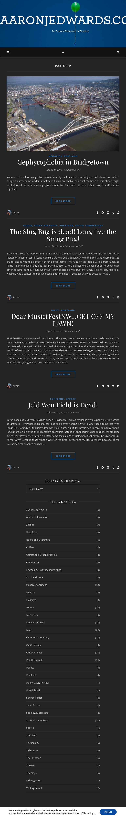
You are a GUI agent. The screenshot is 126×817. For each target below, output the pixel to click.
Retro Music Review (37, 682)
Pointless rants (46, 225)
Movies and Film (35, 622)
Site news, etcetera (37, 712)
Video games (33, 780)
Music (55, 310)
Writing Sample (34, 788)
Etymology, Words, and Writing (43, 569)
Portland (71, 156)
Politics (30, 667)
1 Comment (74, 412)
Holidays (31, 599)
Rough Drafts (33, 690)
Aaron (16, 212)
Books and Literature (38, 539)
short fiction (33, 705)
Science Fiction (34, 697)
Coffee (30, 547)
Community (32, 562)
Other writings (34, 652)
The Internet (33, 757)
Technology (32, 742)
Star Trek (31, 735)
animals (30, 524)
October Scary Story (37, 637)
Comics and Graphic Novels (41, 554)
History (30, 592)
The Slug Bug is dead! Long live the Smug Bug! (63, 235)
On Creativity (33, 645)
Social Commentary (89, 225)
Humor (27, 225)
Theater (30, 765)
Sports (71, 399)
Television (32, 750)
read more (63, 201)
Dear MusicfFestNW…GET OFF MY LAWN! (63, 320)
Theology (31, 772)
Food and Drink (34, 577)
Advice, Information (37, 517)
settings (90, 813)
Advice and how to (36, 509)
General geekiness (36, 584)
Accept (108, 811)
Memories (55, 156)
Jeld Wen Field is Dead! (63, 404)
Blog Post (31, 532)
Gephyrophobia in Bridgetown (63, 161)
